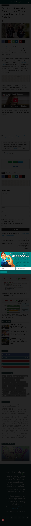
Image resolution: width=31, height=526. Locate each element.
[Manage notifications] (3, 520)
